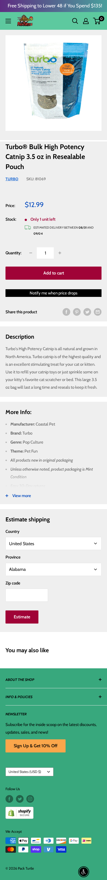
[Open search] (75, 21)
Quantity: (13, 252)
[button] (96, 21)
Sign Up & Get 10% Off (35, 745)
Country (12, 531)
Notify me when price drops (53, 293)
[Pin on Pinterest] (77, 312)
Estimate (22, 616)
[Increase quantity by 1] (60, 253)
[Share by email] (98, 312)
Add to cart (53, 273)
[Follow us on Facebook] (9, 799)
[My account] (86, 21)
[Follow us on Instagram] (30, 799)
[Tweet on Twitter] (87, 312)
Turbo (11, 178)
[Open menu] (8, 21)
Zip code (12, 583)
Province (13, 557)
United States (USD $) (25, 772)
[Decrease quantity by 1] (30, 253)
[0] (97, 21)
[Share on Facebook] (66, 312)
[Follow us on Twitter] (20, 799)
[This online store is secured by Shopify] (53, 811)
